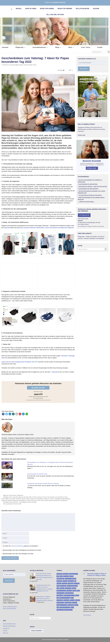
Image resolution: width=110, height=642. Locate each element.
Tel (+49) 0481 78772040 (55, 14)
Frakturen (64, 583)
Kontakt (99, 47)
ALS (58, 576)
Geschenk (44, 497)
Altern (10, 497)
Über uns (5, 633)
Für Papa (39, 497)
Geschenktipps (5, 498)
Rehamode (66, 600)
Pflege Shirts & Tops (64, 597)
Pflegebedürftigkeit (65, 498)
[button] (3, 414)
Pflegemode (19, 47)
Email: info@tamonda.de (10, 606)
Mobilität (74, 588)
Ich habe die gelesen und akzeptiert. (21, 546)
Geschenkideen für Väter (61, 497)
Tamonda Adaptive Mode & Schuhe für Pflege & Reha (17, 434)
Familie (34, 497)
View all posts (87, 615)
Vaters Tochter (44, 500)
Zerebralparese (68, 609)
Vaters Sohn (37, 500)
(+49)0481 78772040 (58, 438)
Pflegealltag (57, 498)
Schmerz (74, 602)
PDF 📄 (71, 70)
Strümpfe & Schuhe (62, 605)
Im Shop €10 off (38, 388)
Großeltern (18, 498)
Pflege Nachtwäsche (69, 595)
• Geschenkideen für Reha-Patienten (88, 188)
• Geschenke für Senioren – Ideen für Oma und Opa (92, 186)
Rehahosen (60, 600)
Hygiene (62, 588)
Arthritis (71, 576)
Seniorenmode (30, 500)
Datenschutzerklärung (17, 546)
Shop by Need (30, 8)
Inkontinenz (68, 588)
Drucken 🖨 (61, 70)
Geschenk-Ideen (13, 495)
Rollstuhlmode (82, 8)
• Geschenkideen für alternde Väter (88, 184)
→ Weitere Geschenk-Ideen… (86, 201)
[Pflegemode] (55, 31)
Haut (58, 588)
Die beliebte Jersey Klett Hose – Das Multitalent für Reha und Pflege (19, 502)
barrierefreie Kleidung (17, 497)
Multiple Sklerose (61, 590)
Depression (71, 581)
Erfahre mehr (81, 135)
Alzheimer (66, 576)
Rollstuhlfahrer (22, 500)
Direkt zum (55, 2)
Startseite (5, 47)
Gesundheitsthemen (39, 47)
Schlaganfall (68, 602)
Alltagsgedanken (73, 574)
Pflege (57, 47)
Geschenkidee (50, 497)
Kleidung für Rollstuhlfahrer (36, 498)
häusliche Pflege (26, 498)
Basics (18, 8)
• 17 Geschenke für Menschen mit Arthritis (90, 195)
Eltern (30, 497)
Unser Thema (85, 47)
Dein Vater (25, 497)
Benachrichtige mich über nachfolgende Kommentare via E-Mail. (22, 550)
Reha (70, 47)
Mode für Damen (47, 8)
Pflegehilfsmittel (69, 593)
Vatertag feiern (63, 500)
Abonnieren (83, 68)
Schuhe (96, 8)
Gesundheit (12, 498)
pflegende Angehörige (13, 500)
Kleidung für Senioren (49, 498)
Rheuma (72, 600)
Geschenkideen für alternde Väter (37, 474)
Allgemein (5, 495)
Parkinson (69, 590)
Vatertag (50, 500)
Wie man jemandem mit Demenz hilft (12, 503)
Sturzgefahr (71, 605)
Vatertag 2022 (56, 500)
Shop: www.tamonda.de (9, 608)
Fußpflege (70, 583)
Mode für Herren (65, 8)
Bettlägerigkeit (60, 578)
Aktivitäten (59, 574)
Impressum (6, 628)
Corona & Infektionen (70, 578)
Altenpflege (6, 497)
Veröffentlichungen (65, 607)
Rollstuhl (77, 600)
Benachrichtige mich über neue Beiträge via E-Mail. (18, 553)
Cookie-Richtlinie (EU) (9, 624)
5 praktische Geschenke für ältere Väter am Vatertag (43, 483)
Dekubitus (59, 581)
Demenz (65, 581)
